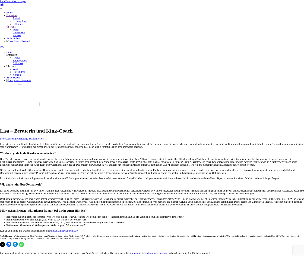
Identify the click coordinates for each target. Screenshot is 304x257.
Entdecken (11, 15)
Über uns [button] (11, 66)
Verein (16, 29)
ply (2, 4)
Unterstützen (19, 32)
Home (9, 12)
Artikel (16, 18)
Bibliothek (18, 24)
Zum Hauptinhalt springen (13, 1)
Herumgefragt (20, 21)
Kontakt (17, 35)
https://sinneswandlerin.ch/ (64, 230)
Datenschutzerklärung (156, 253)
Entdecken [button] (11, 54)
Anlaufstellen (13, 38)
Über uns (11, 26)
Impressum (135, 253)
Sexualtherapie (36, 138)
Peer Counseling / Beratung (14, 138)
